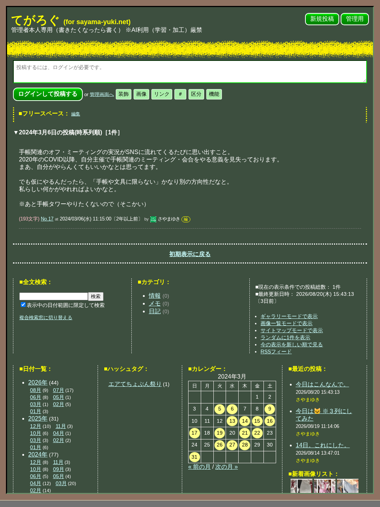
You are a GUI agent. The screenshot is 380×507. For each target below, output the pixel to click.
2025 (38, 418)
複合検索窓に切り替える (45, 317)
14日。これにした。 (323, 445)
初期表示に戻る (190, 254)
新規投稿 (322, 19)
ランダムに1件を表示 (285, 337)
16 (270, 421)
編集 (75, 114)
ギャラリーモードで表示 (289, 316)
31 (194, 457)
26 (220, 445)
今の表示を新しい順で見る (292, 344)
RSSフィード (276, 351)
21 (245, 433)
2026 (38, 382)
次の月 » (226, 467)
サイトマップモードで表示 (292, 330)
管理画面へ (102, 94)
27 (232, 445)
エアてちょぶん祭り (135, 384)
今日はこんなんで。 (322, 384)
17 (194, 433)
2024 (38, 454)
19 (220, 433)
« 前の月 (199, 467)
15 (257, 421)
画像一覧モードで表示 (286, 323)
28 (245, 445)
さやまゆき (169, 219)
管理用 (355, 19)
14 (245, 421)
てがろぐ (71, 20)
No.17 (47, 219)
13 (232, 421)
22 (257, 433)
